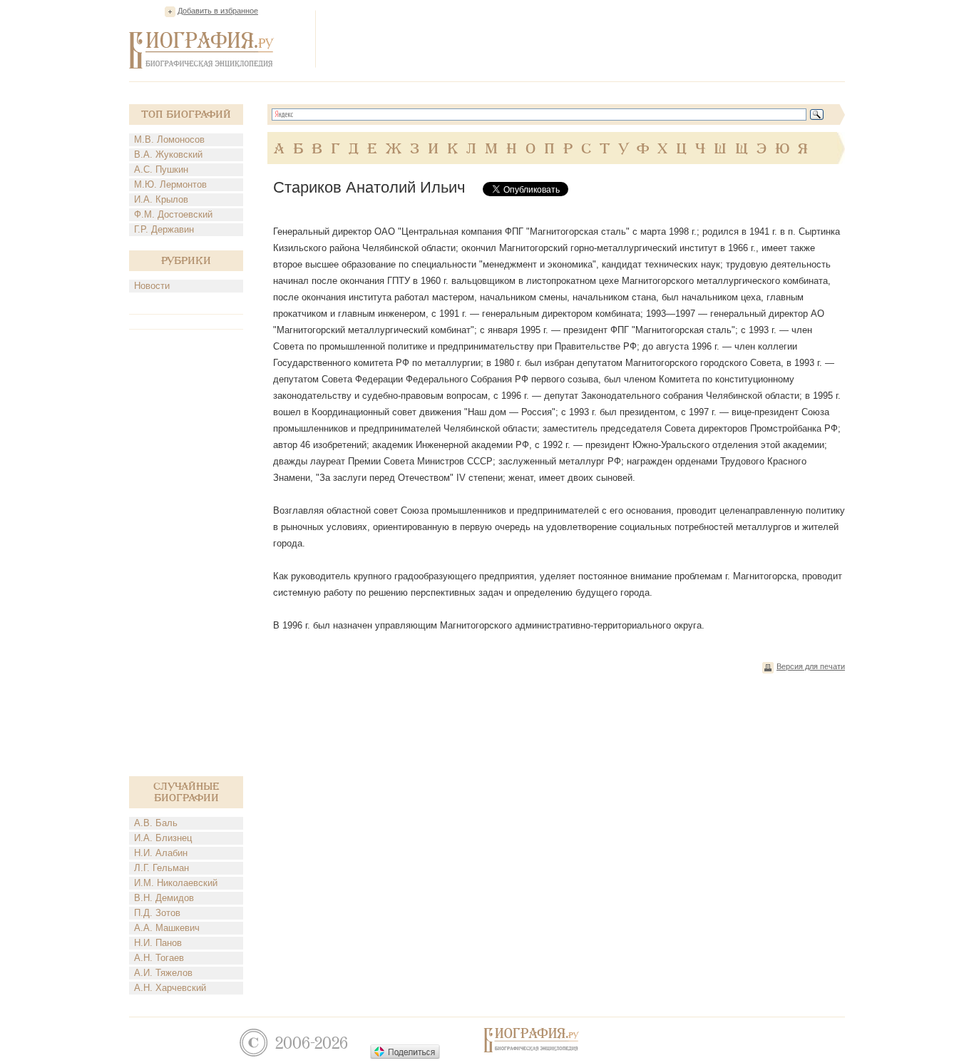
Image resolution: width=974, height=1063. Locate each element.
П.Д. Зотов (157, 912)
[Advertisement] (585, 38)
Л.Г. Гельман (161, 868)
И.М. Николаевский (175, 883)
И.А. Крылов (161, 199)
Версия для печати (810, 666)
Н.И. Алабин (161, 853)
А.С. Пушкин (161, 169)
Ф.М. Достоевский (173, 214)
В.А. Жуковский (168, 154)
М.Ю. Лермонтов (170, 184)
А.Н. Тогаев (159, 957)
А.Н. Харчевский (170, 987)
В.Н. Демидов (164, 897)
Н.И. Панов (158, 942)
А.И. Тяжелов (163, 972)
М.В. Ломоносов (169, 139)
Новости (152, 285)
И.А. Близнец (163, 838)
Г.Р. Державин (164, 229)
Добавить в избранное (218, 10)
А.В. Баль (156, 823)
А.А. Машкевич (167, 927)
